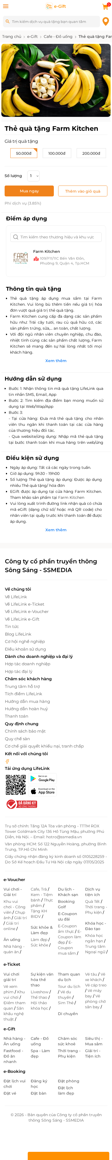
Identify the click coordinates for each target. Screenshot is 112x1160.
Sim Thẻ (66, 1002)
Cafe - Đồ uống (40, 1041)
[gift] (56, 6)
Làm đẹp (39, 939)
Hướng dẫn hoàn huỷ (26, 708)
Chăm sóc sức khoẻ (67, 1041)
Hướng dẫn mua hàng (27, 701)
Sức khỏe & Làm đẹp (42, 930)
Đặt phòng (68, 1081)
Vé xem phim (10, 989)
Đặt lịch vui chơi (15, 1084)
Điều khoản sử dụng (25, 649)
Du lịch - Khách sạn (68, 892)
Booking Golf (66, 904)
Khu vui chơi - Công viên (15, 907)
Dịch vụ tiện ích (92, 892)
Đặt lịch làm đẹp (66, 1090)
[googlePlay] (42, 778)
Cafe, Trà (39, 889)
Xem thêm (56, 360)
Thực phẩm (42, 903)
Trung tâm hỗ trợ (22, 686)
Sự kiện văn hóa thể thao (42, 980)
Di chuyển (68, 1013)
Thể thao (39, 997)
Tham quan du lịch (69, 977)
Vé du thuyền (65, 994)
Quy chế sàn (17, 738)
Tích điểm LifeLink (23, 693)
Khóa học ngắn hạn (94, 938)
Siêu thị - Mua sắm (93, 1041)
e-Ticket (12, 964)
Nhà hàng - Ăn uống (14, 1041)
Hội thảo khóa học (40, 1005)
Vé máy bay (93, 993)
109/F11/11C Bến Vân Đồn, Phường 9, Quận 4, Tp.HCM (64, 261)
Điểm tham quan (15, 1005)
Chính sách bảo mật (25, 731)
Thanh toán (16, 716)
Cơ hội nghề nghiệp (25, 641)
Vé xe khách (95, 977)
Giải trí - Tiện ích (93, 1053)
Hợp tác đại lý (18, 671)
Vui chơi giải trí (11, 977)
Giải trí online (11, 926)
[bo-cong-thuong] (21, 803)
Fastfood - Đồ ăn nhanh (13, 1056)
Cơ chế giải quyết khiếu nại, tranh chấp (44, 746)
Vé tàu (91, 974)
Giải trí (20, 917)
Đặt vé (10, 1093)
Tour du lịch (69, 986)
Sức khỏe (40, 945)
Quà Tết (93, 901)
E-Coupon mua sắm (67, 948)
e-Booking (14, 1071)
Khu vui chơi (14, 994)
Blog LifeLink (18, 634)
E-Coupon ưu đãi (67, 916)
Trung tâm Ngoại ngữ (95, 949)
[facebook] (7, 761)
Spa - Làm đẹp (40, 1053)
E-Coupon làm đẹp (69, 937)
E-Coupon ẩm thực (67, 929)
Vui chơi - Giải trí (13, 892)
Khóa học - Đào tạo (95, 926)
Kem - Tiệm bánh (42, 897)
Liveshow (40, 991)
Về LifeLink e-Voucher (27, 611)
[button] (32, 113)
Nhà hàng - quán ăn (14, 949)
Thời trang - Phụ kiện (96, 909)
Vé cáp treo (96, 985)
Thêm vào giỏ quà (82, 191)
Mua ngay (29, 191)
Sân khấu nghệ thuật (14, 1014)
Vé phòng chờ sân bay (95, 1001)
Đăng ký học (39, 1084)
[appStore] (42, 791)
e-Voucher (14, 879)
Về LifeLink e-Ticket (24, 604)
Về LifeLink (16, 596)
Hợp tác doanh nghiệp (27, 663)
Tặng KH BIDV (39, 914)
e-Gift (9, 1028)
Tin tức (12, 626)
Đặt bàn (38, 1093)
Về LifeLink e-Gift (22, 619)
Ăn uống (12, 939)
